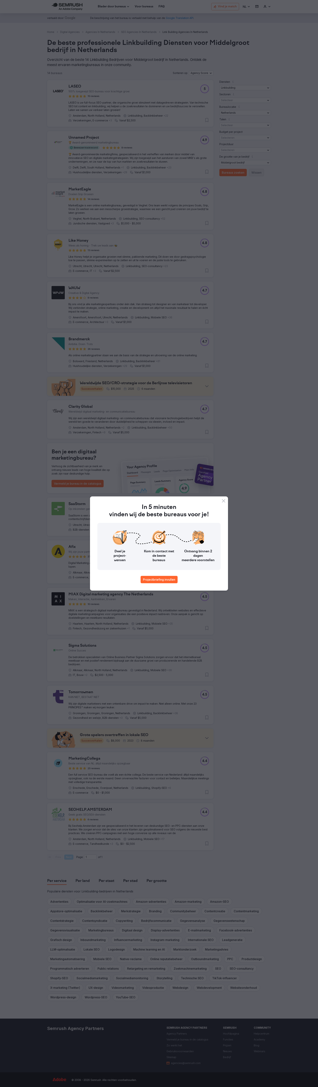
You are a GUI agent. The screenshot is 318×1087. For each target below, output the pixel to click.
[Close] (223, 500)
